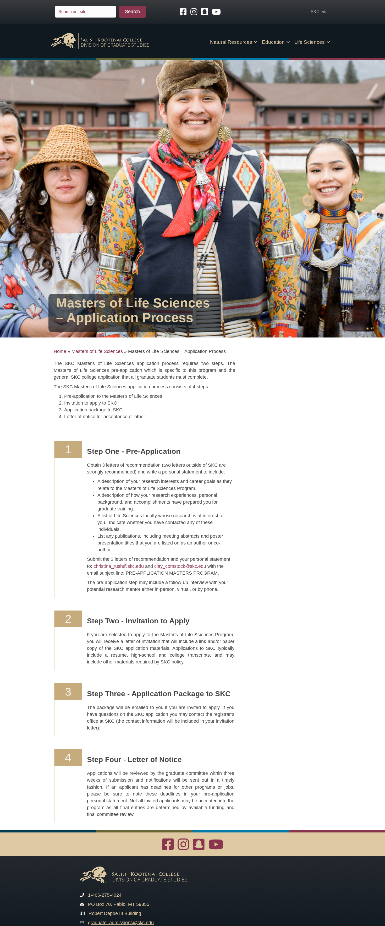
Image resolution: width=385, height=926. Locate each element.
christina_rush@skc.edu (119, 566)
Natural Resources (231, 42)
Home (60, 351)
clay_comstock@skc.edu (180, 566)
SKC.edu (319, 11)
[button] (132, 12)
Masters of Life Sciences (97, 351)
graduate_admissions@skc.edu (121, 922)
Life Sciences (309, 42)
